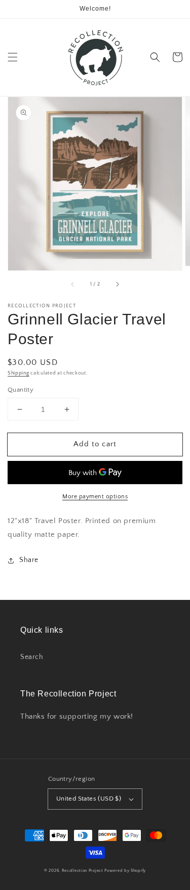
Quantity (20, 389)
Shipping (18, 373)
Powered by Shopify (125, 870)
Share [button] (29, 560)
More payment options (95, 496)
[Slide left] (73, 284)
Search (32, 657)
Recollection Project (82, 870)
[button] (13, 57)
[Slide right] (117, 284)
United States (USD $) (88, 798)
